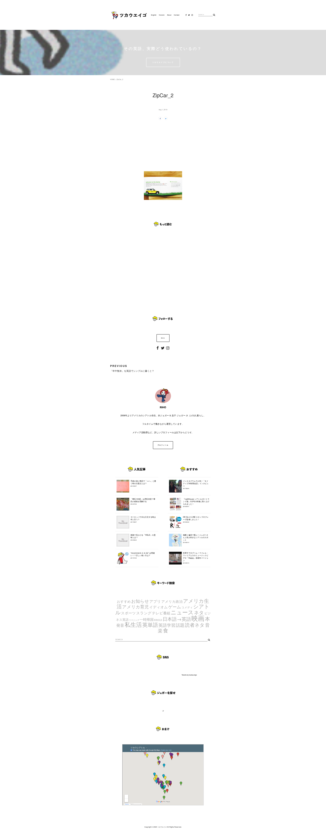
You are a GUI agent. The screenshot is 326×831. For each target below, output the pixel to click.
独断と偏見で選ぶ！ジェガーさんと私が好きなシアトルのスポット (195, 538)
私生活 (133, 624)
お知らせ (140, 601)
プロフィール (163, 445)
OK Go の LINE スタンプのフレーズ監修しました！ (196, 519)
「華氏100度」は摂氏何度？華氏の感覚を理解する (143, 501)
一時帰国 (147, 619)
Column (162, 15)
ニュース (182, 612)
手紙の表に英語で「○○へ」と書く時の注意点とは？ (143, 483)
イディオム (158, 606)
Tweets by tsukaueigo (189, 675)
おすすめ (124, 601)
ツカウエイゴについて (163, 62)
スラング (144, 612)
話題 (180, 625)
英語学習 (166, 625)
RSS (163, 338)
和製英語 (158, 619)
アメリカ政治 (172, 601)
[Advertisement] (163, 144)
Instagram (168, 349)
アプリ (155, 601)
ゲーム (174, 607)
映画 (197, 618)
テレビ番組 (161, 612)
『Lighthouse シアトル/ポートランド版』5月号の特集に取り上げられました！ (196, 502)
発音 (120, 625)
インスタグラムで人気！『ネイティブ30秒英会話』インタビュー (196, 484)
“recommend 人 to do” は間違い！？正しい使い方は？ (143, 555)
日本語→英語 (177, 618)
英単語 (150, 624)
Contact (176, 15)
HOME (112, 79)
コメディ (187, 607)
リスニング (134, 619)
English (153, 15)
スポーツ (128, 612)
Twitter (163, 349)
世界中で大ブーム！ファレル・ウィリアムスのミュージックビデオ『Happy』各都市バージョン (195, 558)
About (169, 15)
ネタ (199, 612)
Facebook (157, 349)
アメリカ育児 (135, 606)
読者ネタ (195, 624)
